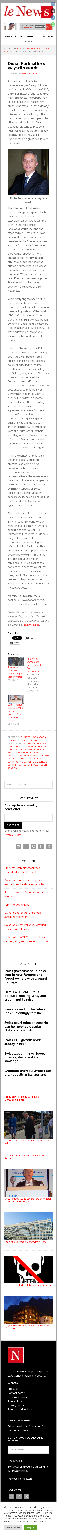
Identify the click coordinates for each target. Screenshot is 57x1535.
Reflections (31, 740)
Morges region (15, 756)
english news (15, 746)
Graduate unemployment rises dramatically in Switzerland (27, 1073)
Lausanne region (32, 749)
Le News (28, 13)
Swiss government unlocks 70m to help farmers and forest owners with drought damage (25, 976)
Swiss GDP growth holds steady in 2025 (22, 1042)
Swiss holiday (39, 759)
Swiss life (29, 762)
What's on (13, 768)
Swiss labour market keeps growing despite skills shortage (24, 1057)
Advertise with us (18, 1426)
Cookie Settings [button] (13, 1528)
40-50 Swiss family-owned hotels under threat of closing (28, 1327)
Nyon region (14, 759)
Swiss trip (13, 765)
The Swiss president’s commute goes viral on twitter (27, 1142)
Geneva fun (37, 746)
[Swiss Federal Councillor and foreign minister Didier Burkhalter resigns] (16, 699)
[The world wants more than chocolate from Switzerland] (36, 674)
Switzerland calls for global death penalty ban (27, 1285)
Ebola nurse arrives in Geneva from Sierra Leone (25, 1243)
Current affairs (29, 737)
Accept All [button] (30, 1528)
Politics (21, 740)
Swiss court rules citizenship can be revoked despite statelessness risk (26, 1026)
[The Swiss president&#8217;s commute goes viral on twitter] (16, 661)
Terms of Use (15, 1401)
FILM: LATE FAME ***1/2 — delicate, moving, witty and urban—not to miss (25, 996)
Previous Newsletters (20, 1478)
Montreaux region (33, 752)
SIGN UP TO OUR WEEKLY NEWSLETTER (21, 1098)
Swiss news (41, 762)
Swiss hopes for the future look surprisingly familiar (24, 1011)
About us (13, 1388)
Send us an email (17, 1397)
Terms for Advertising (16, 904)
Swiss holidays (15, 762)
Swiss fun (26, 759)
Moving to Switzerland (36, 756)
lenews (18, 752)
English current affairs (34, 743)
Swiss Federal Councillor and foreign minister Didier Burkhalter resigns (27, 1200)
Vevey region (40, 765)
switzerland (25, 765)
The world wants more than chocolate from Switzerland (26, 1157)
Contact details (16, 1392)
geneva (26, 746)
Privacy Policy (12, 834)
